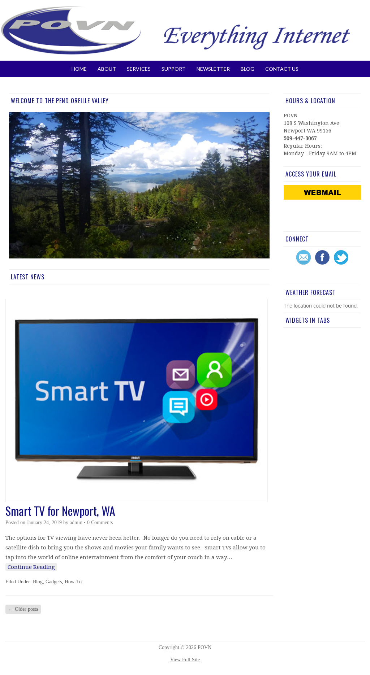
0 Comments (100, 522)
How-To (73, 581)
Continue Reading (31, 567)
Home (79, 69)
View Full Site (185, 659)
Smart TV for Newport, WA (60, 510)
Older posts (23, 609)
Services (139, 69)
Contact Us (281, 69)
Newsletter (213, 69)
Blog (247, 69)
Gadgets (54, 581)
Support (174, 69)
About (107, 69)
